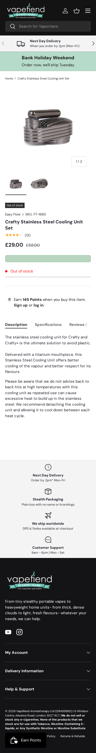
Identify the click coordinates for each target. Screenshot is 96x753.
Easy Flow (12, 214)
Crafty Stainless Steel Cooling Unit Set (43, 78)
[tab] (16, 324)
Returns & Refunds (72, 736)
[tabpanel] (48, 376)
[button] (76, 10)
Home (9, 78)
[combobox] (48, 26)
